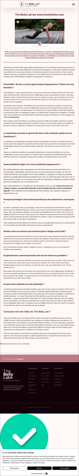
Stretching (31, 379)
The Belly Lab (48, 77)
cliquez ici (20, 359)
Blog (42, 385)
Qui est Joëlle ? (45, 376)
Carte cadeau (58, 382)
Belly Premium (32, 392)
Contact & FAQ (58, 385)
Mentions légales (41, 410)
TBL (19, 344)
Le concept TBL (45, 373)
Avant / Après (45, 382)
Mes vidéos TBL (58, 373)
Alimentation (31, 389)
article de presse (12, 344)
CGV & (35, 410)
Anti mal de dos (32, 376)
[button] (73, 4)
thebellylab (25, 344)
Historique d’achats (59, 376)
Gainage (30, 382)
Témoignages (45, 379)
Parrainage (57, 379)
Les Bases (31, 373)
